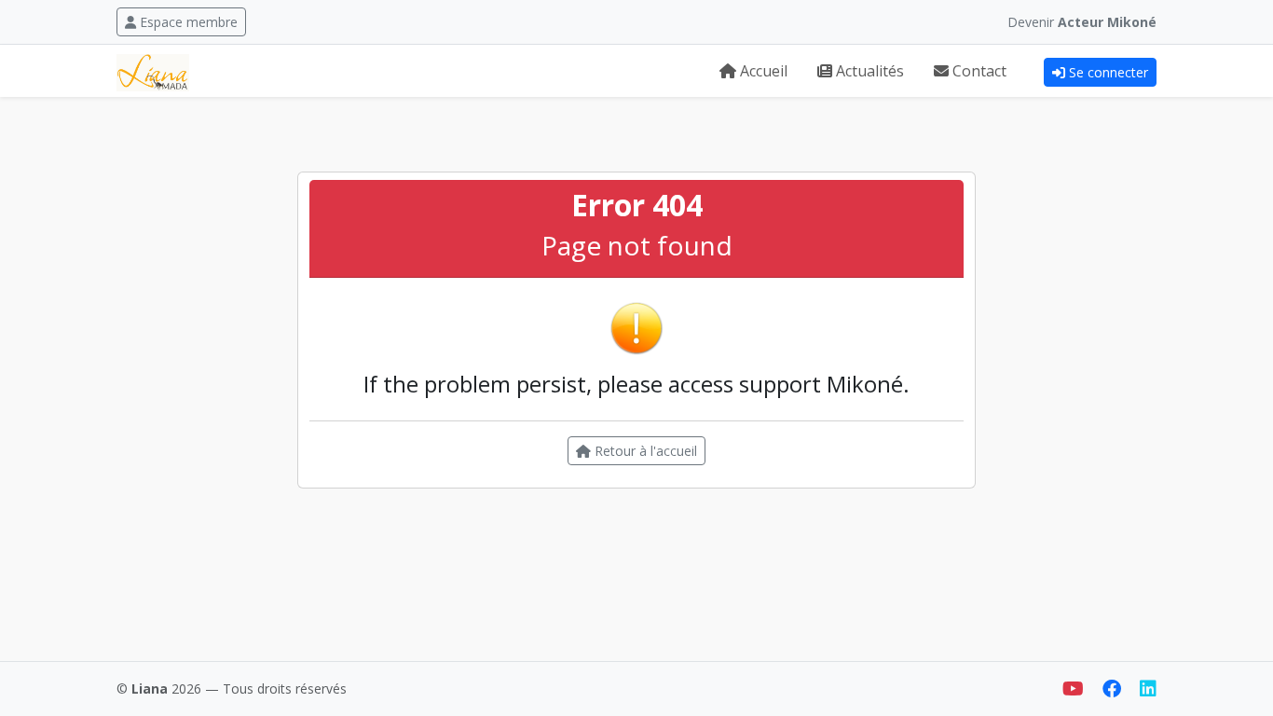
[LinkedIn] (1148, 688)
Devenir (1082, 22)
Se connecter (1108, 72)
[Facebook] (1113, 688)
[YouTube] (1075, 688)
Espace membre (189, 22)
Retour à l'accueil (644, 451)
